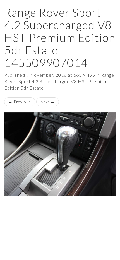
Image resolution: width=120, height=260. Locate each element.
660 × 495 (84, 75)
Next (47, 101)
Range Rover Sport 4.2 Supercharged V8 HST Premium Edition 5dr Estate (59, 81)
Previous (19, 101)
